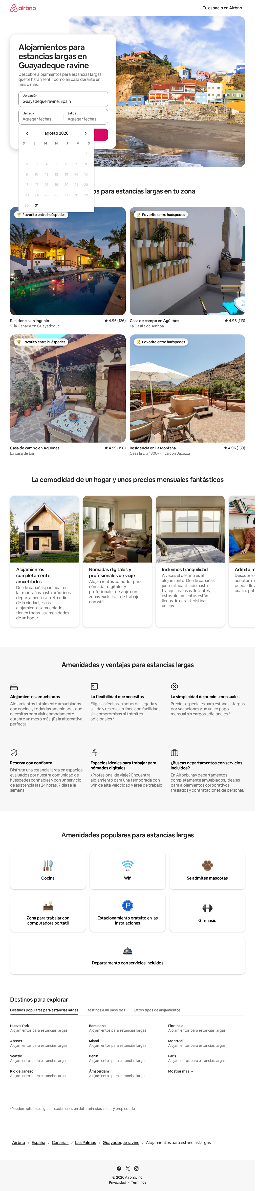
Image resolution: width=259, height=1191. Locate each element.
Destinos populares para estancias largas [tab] (44, 1010)
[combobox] (63, 101)
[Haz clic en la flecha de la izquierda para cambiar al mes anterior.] (27, 133)
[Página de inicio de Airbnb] (23, 8)
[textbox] (41, 119)
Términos (138, 1182)
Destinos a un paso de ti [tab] (106, 1010)
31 (36, 205)
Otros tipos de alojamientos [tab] (157, 1010)
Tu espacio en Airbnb (222, 8)
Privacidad (117, 1182)
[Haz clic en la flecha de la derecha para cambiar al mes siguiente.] (85, 133)
